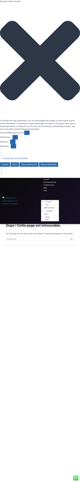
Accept (5, 164)
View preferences (29, 164)
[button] (40, 61)
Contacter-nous (49, 185)
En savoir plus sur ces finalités (15, 158)
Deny (14, 164)
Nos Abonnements (49, 206)
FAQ (45, 190)
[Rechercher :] (40, 239)
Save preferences (48, 164)
